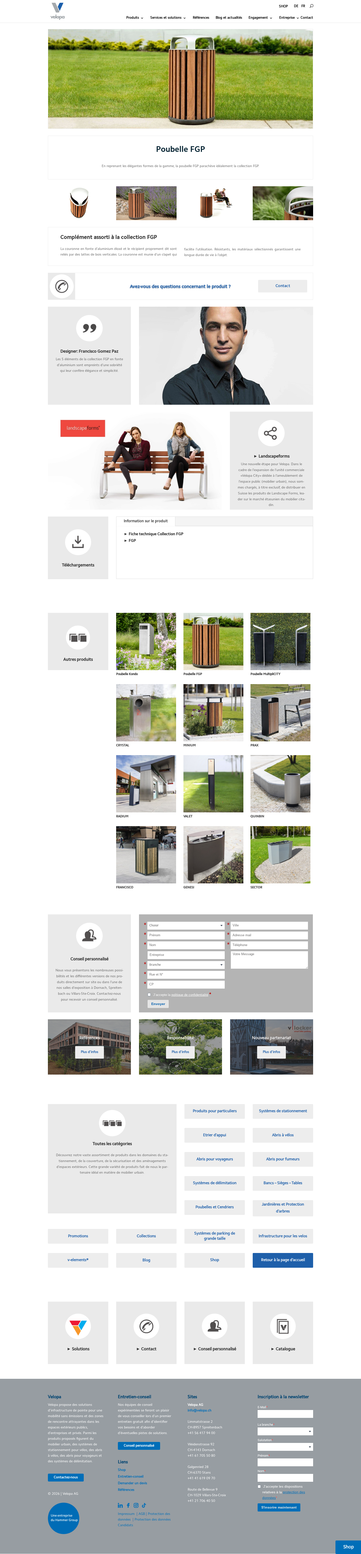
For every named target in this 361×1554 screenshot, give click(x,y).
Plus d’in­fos (89, 1052)
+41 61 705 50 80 (201, 1456)
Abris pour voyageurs (214, 1159)
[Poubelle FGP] (78, 220)
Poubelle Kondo (127, 674)
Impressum (126, 1514)
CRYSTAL (122, 745)
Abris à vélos (283, 1135)
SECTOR (256, 887)
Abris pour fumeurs (283, 1159)
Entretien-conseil (130, 1477)
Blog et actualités (229, 18)
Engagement (258, 18)
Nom (261, 1471)
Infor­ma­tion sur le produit (146, 521)
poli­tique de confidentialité (189, 995)
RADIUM (122, 816)
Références (201, 18)
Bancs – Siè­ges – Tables (283, 1183)
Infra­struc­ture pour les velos (283, 1236)
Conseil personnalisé (139, 1446)
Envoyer (158, 1004)
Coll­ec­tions (146, 1236)
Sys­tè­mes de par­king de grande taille (214, 1236)
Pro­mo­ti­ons (78, 1236)
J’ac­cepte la (181, 995)
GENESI (188, 887)
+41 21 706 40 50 (201, 1501)
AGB (142, 1514)
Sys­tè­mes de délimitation (214, 1183)
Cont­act (283, 286)
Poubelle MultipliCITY (265, 674)
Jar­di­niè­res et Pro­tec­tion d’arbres (283, 1208)
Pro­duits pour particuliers (215, 1111)
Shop (214, 1260)
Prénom (263, 1455)
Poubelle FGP (192, 674)
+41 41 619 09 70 (201, 1478)
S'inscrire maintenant (279, 1507)
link (271, 414)
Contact (307, 18)
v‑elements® (78, 1260)
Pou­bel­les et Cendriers (214, 1207)
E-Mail (262, 1407)
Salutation (265, 1440)
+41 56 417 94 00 (201, 1433)
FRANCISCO (124, 887)
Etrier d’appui (214, 1135)
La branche (265, 1424)
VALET (188, 816)
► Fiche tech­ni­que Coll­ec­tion (153, 534)
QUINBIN (257, 816)
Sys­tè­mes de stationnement (283, 1111)
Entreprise (287, 18)
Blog (146, 1260)
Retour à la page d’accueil (283, 1260)
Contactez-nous (66, 1477)
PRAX (254, 745)
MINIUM (189, 745)
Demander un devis (132, 1483)
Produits (132, 18)
